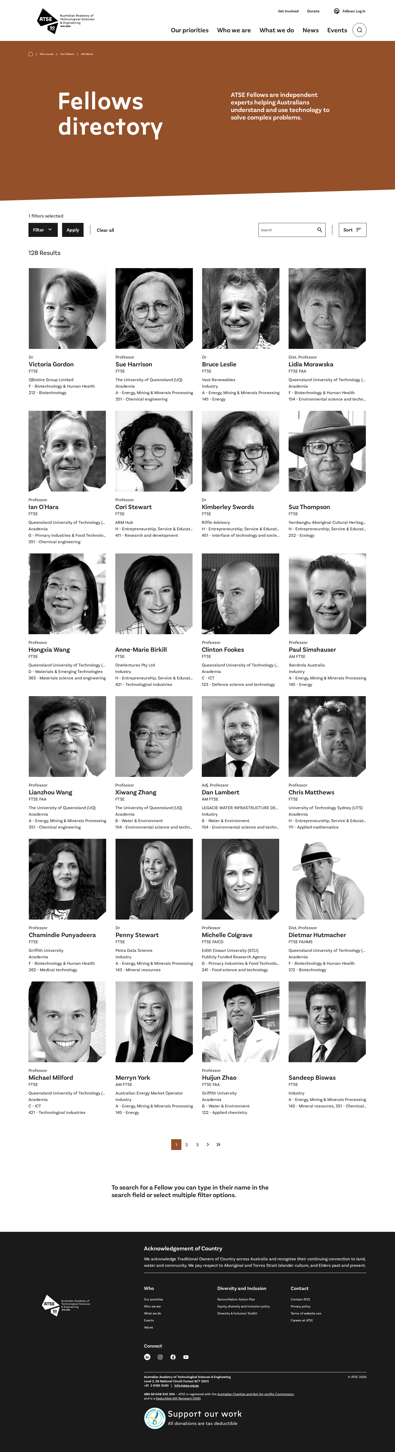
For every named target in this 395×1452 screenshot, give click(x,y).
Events (337, 30)
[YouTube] (186, 1356)
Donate (313, 11)
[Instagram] (160, 1356)
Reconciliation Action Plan (236, 1299)
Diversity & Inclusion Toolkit (237, 1313)
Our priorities (190, 30)
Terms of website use (306, 1313)
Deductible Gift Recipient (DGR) (178, 1398)
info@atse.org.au (186, 1385)
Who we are (234, 30)
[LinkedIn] (147, 1356)
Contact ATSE (300, 1299)
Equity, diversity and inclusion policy (243, 1306)
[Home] (30, 54)
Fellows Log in (354, 11)
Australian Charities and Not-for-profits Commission (255, 1394)
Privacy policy (300, 1306)
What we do (277, 30)
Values (148, 1327)
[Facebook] (173, 1356)
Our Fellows (67, 53)
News (311, 30)
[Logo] (65, 1357)
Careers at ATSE (302, 1320)
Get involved (288, 11)
